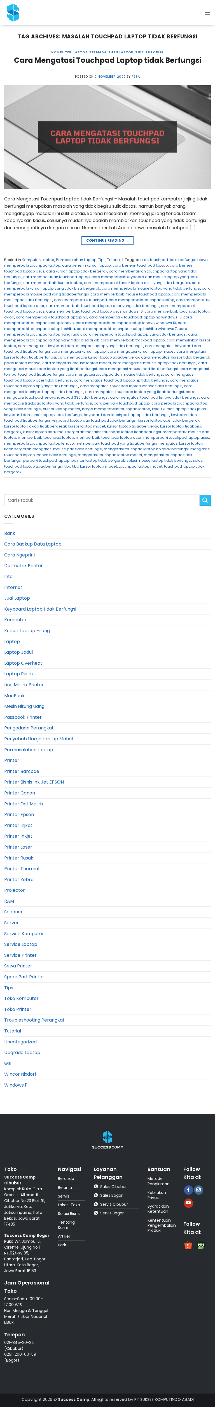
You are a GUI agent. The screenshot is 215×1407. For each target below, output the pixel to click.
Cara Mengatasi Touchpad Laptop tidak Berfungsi (107, 60)
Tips (139, 52)
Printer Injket (18, 825)
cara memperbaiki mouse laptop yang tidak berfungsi (151, 288)
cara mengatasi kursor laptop (79, 351)
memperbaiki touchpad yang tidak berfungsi (116, 443)
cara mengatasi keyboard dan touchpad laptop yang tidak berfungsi (80, 345)
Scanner (13, 912)
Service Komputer (24, 933)
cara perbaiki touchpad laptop (122, 403)
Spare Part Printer (24, 977)
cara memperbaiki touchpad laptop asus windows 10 (94, 311)
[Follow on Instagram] (198, 1190)
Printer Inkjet (18, 836)
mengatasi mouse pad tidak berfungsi (67, 449)
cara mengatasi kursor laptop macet (141, 351)
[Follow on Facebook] (188, 1190)
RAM (9, 901)
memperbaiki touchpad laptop (46, 437)
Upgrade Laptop (22, 1052)
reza (136, 76)
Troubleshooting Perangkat (34, 1020)
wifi (7, 1063)
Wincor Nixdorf (20, 1074)
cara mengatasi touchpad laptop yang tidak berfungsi (134, 391)
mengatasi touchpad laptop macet (110, 454)
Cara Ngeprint (20, 555)
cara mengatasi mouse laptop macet (76, 363)
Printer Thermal (21, 868)
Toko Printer (17, 1009)
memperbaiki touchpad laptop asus (176, 437)
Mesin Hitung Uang (24, 706)
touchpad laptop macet (140, 466)
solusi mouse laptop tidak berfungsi (159, 460)
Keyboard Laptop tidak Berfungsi (40, 609)
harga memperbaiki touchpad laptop (116, 408)
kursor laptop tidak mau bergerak (53, 431)
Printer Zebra (19, 879)
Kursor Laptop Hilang (27, 630)
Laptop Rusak (19, 674)
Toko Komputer (21, 998)
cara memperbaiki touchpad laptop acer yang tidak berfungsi (102, 305)
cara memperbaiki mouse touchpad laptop (130, 294)
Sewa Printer (18, 966)
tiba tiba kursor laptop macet (90, 466)
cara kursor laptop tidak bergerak (76, 271)
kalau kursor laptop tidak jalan (179, 408)
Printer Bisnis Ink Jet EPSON (34, 782)
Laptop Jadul (18, 652)
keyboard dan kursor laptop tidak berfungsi (43, 414)
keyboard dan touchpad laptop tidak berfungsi (126, 414)
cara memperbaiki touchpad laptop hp (51, 317)
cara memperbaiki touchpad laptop (141, 299)
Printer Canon (19, 793)
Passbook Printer (23, 717)
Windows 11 (16, 1085)
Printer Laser (18, 847)
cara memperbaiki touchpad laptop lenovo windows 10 (126, 322)
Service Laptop (20, 944)
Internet (13, 587)
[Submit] (205, 500)
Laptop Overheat (23, 663)
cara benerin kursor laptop (86, 265)
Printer (11, 760)
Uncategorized (20, 1042)
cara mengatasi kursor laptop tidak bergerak (98, 357)
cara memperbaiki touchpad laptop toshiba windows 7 (127, 328)
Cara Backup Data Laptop (33, 544)
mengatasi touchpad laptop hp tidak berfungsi (146, 449)
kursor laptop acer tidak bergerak (168, 420)
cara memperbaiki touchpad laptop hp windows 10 (135, 317)
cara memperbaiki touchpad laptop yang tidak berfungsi (134, 334)
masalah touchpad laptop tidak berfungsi (123, 431)
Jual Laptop (17, 598)
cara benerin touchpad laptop (140, 265)
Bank (9, 533)
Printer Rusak (18, 858)
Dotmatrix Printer (23, 565)
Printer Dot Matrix (23, 804)
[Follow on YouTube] (188, 1203)
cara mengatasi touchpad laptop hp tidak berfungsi (121, 380)
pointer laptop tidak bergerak (98, 460)
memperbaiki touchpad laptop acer (109, 437)
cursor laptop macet (61, 408)
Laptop (80, 52)
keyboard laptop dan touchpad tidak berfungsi (94, 420)
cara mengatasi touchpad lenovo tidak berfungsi (154, 397)
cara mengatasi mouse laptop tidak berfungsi (155, 363)
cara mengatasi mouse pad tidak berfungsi (138, 368)
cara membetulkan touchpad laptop (56, 276)
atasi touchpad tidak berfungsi (168, 259)
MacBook (14, 695)
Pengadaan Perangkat (29, 728)
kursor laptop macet (86, 426)
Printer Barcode (21, 771)
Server (11, 922)
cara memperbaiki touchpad (80, 299)
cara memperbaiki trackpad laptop (133, 340)
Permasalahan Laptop (111, 52)
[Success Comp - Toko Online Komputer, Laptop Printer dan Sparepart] (16, 12)
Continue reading (107, 240)
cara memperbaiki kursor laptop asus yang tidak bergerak (137, 282)
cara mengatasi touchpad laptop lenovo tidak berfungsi (131, 385)
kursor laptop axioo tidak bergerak (35, 426)
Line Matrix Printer (24, 684)
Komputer (61, 52)
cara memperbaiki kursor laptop (52, 282)
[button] (207, 12)
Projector (14, 890)
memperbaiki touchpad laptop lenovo (39, 443)
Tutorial (154, 52)
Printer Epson (19, 814)
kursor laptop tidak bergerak (132, 426)
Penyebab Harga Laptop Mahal (38, 739)
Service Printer (20, 955)
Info (8, 576)
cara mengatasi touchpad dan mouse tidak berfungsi (114, 374)
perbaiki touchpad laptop (46, 460)
